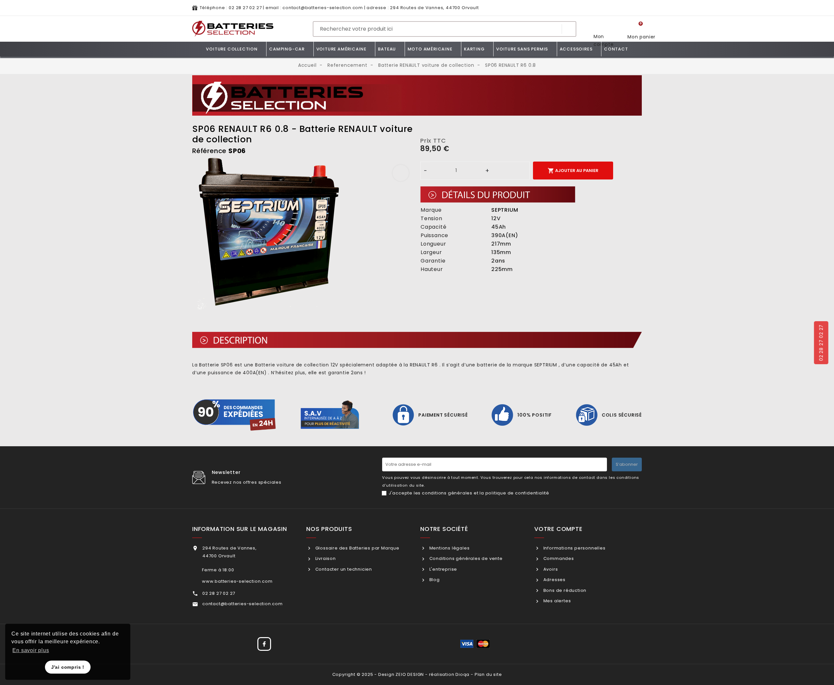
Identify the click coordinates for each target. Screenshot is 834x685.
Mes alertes (556, 601)
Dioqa (462, 674)
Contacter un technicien (343, 569)
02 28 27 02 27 (245, 8)
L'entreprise (442, 569)
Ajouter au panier (573, 170)
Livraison (325, 558)
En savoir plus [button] (30, 650)
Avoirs (550, 569)
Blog (434, 580)
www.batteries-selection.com (237, 581)
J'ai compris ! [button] (67, 667)
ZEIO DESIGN (409, 674)
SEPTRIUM (504, 210)
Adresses (554, 580)
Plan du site (488, 674)
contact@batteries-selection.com (322, 8)
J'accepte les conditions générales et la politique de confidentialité (469, 493)
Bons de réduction (564, 590)
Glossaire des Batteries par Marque (356, 548)
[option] (303, 233)
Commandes (558, 558)
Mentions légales (448, 548)
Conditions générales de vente (465, 558)
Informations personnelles (574, 548)
